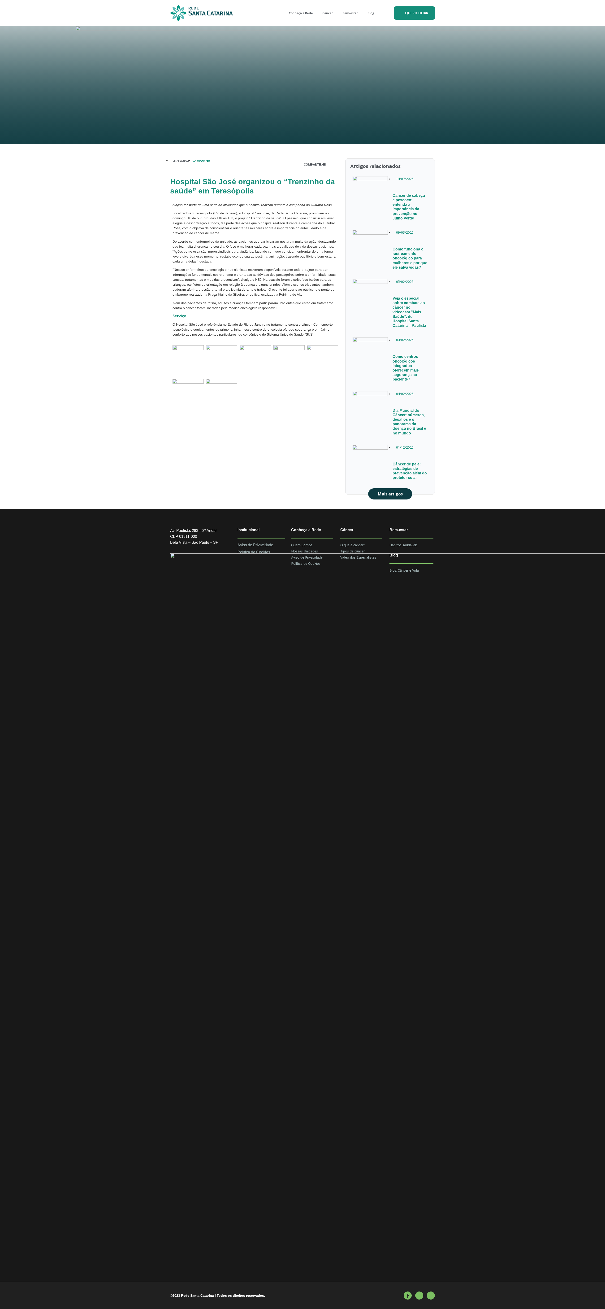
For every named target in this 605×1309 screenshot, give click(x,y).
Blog (370, 13)
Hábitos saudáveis (403, 545)
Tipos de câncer (352, 551)
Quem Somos (301, 545)
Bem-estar (350, 13)
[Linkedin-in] (431, 1295)
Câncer (327, 13)
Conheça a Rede (301, 13)
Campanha (201, 160)
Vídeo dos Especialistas (358, 557)
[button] (414, 13)
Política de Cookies (305, 563)
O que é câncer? (352, 545)
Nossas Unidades (304, 551)
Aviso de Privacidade (307, 557)
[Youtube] (419, 1295)
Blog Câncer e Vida (404, 570)
